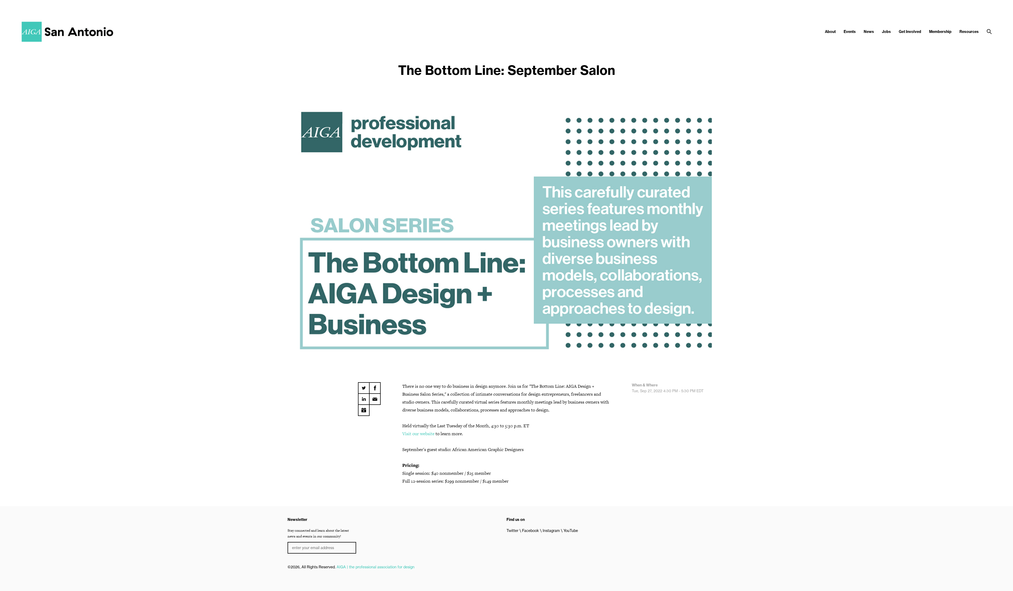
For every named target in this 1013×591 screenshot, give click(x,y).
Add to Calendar (364, 408)
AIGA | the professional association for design (375, 567)
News (869, 31)
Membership (940, 31)
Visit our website (418, 433)
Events (850, 31)
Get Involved (910, 31)
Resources (969, 31)
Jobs (886, 31)
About (830, 31)
